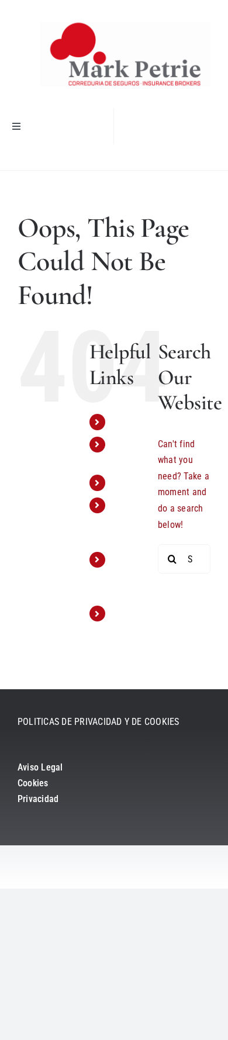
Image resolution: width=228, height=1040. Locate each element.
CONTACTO (133, 613)
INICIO (124, 421)
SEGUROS (130, 482)
